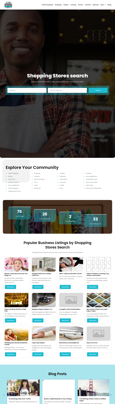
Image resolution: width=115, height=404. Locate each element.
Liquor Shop (89, 185)
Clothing (73, 5)
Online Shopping (47, 5)
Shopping (58, 5)
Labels (62, 185)
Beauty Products (39, 179)
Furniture (88, 5)
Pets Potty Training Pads (93, 188)
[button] (110, 394)
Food (35, 182)
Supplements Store (14, 191)
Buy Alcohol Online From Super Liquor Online (97, 310)
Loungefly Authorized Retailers (69, 309)
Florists (80, 5)
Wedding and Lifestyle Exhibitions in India (16, 343)
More (102, 5)
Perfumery (37, 188)
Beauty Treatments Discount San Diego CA (16, 274)
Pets (61, 188)
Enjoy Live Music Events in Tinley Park (15, 310)
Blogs (109, 5)
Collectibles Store (91, 179)
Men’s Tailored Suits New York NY (70, 274)
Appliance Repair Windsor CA (42, 309)
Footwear (63, 182)
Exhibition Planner (13, 182)
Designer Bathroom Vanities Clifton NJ (41, 274)
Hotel (36, 185)
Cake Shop (63, 179)
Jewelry (65, 5)
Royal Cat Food (92, 343)
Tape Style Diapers (38, 343)
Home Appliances (91, 176)
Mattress (96, 5)
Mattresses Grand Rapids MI (69, 343)
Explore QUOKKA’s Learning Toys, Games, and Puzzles (98, 274)
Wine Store (11, 179)
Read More (10, 287)
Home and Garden (91, 182)
